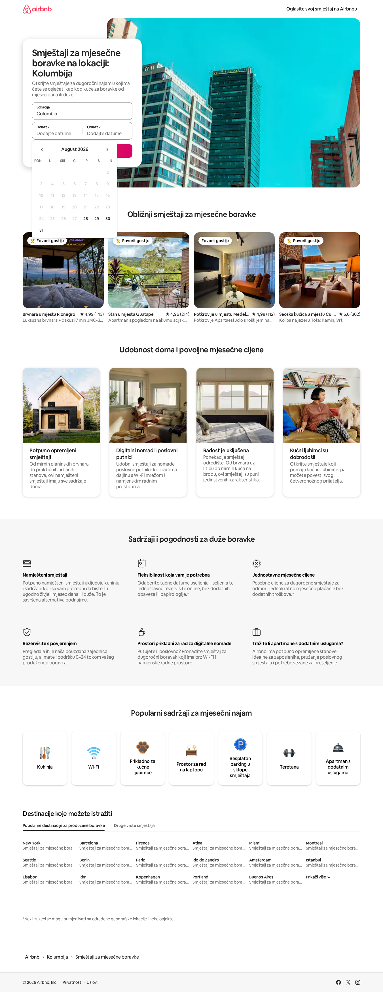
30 (107, 218)
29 (96, 218)
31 (41, 230)
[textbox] (57, 133)
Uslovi (92, 982)
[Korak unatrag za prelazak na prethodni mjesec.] (42, 149)
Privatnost (72, 982)
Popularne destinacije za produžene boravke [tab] (64, 825)
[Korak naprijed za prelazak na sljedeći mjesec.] (107, 149)
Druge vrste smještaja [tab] (134, 825)
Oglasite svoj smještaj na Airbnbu (321, 9)
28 (85, 218)
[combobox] (82, 113)
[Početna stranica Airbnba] (37, 9)
